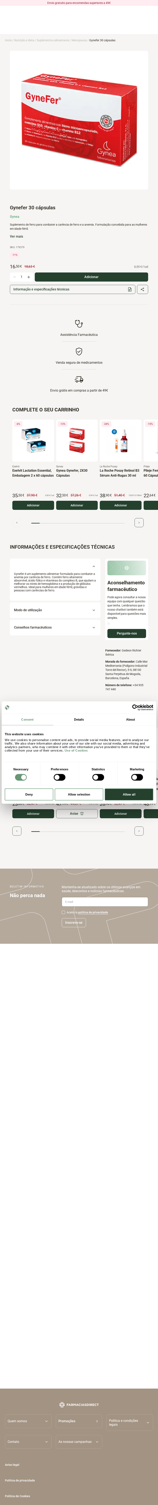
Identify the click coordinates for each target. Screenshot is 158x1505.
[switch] (59, 777)
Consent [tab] (27, 719)
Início (8, 40)
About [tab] (130, 719)
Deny (29, 794)
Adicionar (33, 505)
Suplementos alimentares (53, 40)
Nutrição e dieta (24, 40)
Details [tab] (79, 719)
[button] (79, 1422)
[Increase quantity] (28, 277)
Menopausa (79, 40)
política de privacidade (93, 912)
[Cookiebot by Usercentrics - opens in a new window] (135, 707)
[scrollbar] (78, 523)
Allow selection (79, 794)
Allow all (129, 794)
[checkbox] (63, 912)
